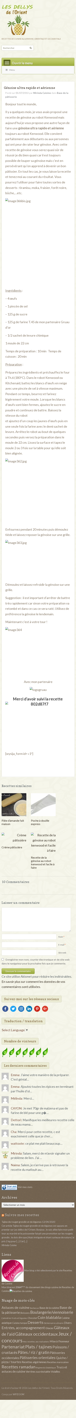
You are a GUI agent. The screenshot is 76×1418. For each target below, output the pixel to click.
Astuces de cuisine (16, 1307)
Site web (62, 952)
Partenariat (13, 1346)
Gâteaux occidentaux (36, 1334)
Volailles (55, 1371)
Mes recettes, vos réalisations (36, 1341)
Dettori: (16, 1120)
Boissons (25, 1312)
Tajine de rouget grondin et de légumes (22, 1221)
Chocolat (32, 1318)
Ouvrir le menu (22, 63)
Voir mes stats (25, 1187)
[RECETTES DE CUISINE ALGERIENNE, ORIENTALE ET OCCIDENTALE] (38, 19)
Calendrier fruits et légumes (14, 1318)
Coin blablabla (49, 1317)
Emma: (15, 1075)
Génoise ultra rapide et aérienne (29, 88)
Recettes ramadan (18, 1366)
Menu (12, 70)
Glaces (49, 1328)
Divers (68, 1322)
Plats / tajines (38, 1346)
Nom (60, 936)
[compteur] (25, 1052)
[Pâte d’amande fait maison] (14, 804)
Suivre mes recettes (22, 1215)
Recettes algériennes (34, 1362)
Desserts (35, 1322)
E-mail (61, 944)
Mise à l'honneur (59, 1341)
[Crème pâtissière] (14, 837)
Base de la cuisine (49, 1307)
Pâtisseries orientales (37, 1357)
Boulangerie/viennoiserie (51, 1312)
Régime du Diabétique (46, 1367)
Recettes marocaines (58, 1362)
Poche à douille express (40, 822)
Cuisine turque (19, 1323)
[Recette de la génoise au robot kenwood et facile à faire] (43, 842)
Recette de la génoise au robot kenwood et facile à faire (42, 862)
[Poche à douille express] (43, 804)
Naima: (16, 1165)
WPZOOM (18, 1394)
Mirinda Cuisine (42, 93)
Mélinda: (17, 1098)
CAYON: (16, 1108)
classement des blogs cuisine (43, 1287)
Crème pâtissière (12, 847)
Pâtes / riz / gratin (33, 1352)
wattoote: (18, 1143)
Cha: (14, 1132)
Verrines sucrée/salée (38, 1371)
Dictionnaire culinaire (53, 1323)
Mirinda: (16, 1153)
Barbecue (34, 1308)
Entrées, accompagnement (23, 1328)
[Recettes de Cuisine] (21, 1291)
